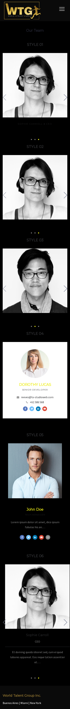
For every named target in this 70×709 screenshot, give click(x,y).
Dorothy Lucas (35, 384)
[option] (35, 92)
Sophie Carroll (30, 123)
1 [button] (31, 139)
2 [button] (35, 139)
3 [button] (38, 139)
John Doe (35, 509)
